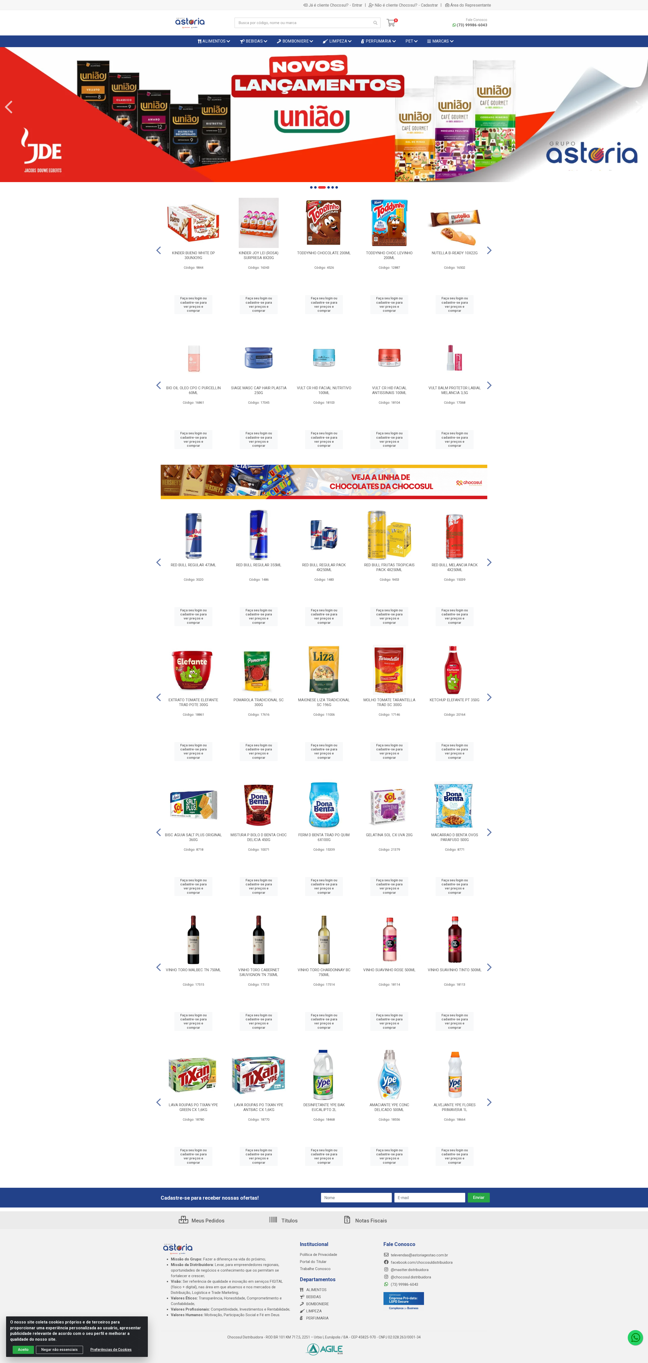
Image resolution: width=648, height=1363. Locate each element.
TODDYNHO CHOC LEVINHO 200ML (389, 255)
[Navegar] (8, 107)
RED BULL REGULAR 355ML (258, 565)
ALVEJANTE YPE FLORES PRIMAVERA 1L (455, 1107)
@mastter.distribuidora (409, 1270)
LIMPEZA (314, 1311)
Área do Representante (470, 5)
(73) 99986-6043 (472, 25)
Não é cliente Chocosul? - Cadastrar (406, 5)
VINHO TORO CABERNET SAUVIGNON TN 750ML (258, 972)
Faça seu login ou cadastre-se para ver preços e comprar (193, 304)
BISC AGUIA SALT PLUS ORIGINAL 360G (193, 837)
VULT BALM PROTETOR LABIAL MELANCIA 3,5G (455, 390)
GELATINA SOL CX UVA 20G (389, 835)
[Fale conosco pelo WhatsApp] (635, 1337)
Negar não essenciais (59, 1350)
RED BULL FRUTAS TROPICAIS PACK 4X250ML (389, 567)
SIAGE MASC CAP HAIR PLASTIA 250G (259, 390)
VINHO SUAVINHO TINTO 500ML (455, 970)
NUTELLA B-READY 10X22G (455, 253)
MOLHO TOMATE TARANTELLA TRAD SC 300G (389, 702)
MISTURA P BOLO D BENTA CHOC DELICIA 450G (259, 837)
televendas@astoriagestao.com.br (419, 1255)
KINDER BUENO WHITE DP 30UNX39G (193, 255)
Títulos (289, 1221)
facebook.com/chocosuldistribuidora (421, 1262)
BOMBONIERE (317, 1304)
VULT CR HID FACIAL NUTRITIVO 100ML (324, 390)
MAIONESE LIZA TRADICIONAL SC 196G (324, 702)
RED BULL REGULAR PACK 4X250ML (324, 567)
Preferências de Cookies (111, 1350)
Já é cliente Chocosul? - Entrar (335, 5)
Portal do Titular (313, 1261)
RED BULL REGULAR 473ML (193, 565)
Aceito (23, 1350)
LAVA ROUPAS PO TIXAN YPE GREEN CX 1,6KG (193, 1107)
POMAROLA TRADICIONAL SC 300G (259, 702)
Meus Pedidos (207, 1221)
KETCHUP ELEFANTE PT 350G (454, 700)
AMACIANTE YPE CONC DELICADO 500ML (389, 1107)
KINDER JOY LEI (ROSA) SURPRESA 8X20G (258, 255)
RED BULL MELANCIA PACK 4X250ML (455, 567)
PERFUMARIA (317, 1318)
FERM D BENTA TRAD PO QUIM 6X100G (324, 837)
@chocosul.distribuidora (410, 1277)
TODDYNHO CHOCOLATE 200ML (324, 253)
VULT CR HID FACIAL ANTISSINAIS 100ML (389, 390)
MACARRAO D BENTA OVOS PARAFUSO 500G (454, 837)
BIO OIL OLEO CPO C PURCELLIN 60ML (193, 390)
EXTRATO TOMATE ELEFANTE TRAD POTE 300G (193, 702)
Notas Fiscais (370, 1221)
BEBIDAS (313, 1297)
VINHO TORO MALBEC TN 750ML (193, 970)
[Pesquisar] (375, 22)
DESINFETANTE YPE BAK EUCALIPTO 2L (324, 1107)
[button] (311, 187)
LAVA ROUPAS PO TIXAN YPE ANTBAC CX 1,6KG (258, 1107)
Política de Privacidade (318, 1254)
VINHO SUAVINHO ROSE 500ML (389, 970)
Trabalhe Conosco (315, 1269)
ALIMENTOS (316, 1290)
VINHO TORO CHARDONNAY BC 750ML (324, 972)
